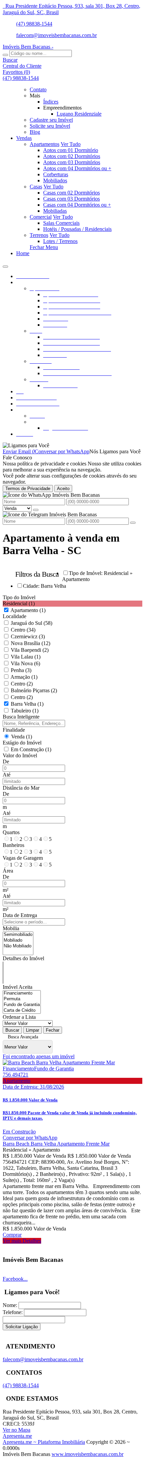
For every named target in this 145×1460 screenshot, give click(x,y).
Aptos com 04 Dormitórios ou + (77, 168)
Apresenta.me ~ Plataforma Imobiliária (44, 1442)
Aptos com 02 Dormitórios (71, 156)
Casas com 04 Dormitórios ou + (77, 205)
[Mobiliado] (18, 940)
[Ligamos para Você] (26, 445)
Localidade (14, 616)
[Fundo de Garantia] (21, 1005)
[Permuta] (21, 999)
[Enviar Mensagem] (133, 523)
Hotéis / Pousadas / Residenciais (77, 229)
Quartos (11, 832)
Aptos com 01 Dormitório (70, 150)
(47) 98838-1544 (34, 24)
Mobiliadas (55, 211)
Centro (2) (22, 684)
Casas (36, 186)
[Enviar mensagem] (35, 510)
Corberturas (55, 174)
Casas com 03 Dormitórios (71, 199)
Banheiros (13, 845)
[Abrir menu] (5, 265)
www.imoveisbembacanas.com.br (87, 1454)
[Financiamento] (21, 993)
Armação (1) (23, 677)
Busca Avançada (23, 1036)
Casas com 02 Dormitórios (71, 192)
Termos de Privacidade (27, 488)
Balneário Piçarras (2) (34, 690)
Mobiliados (55, 180)
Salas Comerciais (61, 223)
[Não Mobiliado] (18, 946)
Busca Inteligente (21, 717)
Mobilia (11, 928)
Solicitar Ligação (21, 1326)
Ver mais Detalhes (22, 1241)
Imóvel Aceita (17, 987)
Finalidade (14, 730)
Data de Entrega (20, 915)
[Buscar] (5, 55)
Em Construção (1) (31, 749)
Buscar (12, 1030)
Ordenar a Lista (19, 1017)
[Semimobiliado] (18, 935)
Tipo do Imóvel (19, 597)
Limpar (32, 1030)
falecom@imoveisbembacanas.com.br (56, 35)
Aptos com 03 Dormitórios (71, 162)
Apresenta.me (17, 1436)
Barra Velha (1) (27, 704)
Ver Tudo (71, 144)
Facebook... (15, 1279)
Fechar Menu (44, 247)
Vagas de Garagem (23, 858)
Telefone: (13, 1312)
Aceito (63, 488)
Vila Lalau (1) (25, 657)
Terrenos (39, 235)
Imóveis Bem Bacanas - (28, 47)
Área (8, 871)
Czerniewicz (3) (28, 636)
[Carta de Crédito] (21, 1010)
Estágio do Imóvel (22, 743)
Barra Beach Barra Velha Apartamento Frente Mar (56, 1144)
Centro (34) (23, 630)
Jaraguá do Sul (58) (31, 623)
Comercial (41, 217)
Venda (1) (21, 736)
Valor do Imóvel (20, 755)
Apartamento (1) (28, 610)
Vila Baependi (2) (30, 650)
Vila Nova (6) (25, 663)
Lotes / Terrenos (60, 241)
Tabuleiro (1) (24, 710)
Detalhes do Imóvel (23, 958)
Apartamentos (44, 144)
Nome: (10, 1305)
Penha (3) (21, 670)
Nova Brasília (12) (30, 643)
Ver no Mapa (16, 1430)
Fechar (52, 1030)
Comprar (12, 1235)
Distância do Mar (21, 788)
